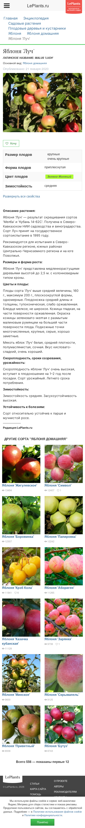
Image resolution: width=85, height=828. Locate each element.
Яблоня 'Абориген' (59, 587)
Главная (11, 18)
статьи (34, 783)
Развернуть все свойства (21, 196)
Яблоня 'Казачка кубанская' (15, 641)
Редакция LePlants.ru (17, 427)
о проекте (60, 780)
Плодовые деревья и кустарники (37, 28)
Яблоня (14, 33)
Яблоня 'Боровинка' (18, 536)
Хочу (13, 143)
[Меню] (6, 5)
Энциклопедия (36, 18)
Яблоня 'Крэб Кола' (17, 587)
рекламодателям (65, 791)
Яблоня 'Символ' (58, 485)
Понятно (42, 822)
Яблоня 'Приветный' (18, 746)
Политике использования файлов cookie (57, 811)
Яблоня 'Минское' (16, 694)
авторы (59, 786)
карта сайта (38, 789)
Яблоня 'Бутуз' (56, 746)
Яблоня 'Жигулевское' (19, 485)
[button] (42, 102)
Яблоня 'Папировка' (60, 536)
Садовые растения (24, 23)
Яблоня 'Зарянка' (58, 639)
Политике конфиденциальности (43, 815)
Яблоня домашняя (43, 33)
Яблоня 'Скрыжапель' (61, 694)
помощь (35, 794)
